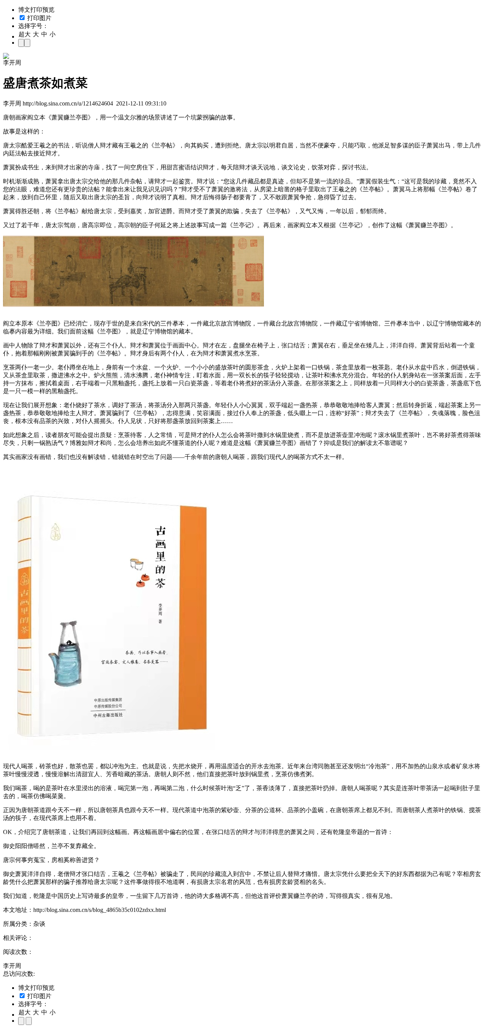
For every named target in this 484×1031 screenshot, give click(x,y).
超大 (25, 34)
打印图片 (38, 18)
